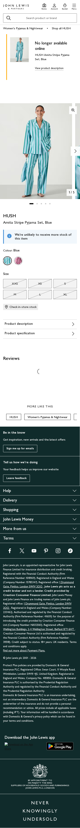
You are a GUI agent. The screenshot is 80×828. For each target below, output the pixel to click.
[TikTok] (70, 552)
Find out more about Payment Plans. (24, 650)
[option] (7, 260)
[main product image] (22, 56)
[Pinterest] (46, 552)
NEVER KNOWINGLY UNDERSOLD (40, 811)
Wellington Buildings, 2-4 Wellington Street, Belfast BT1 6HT (39, 629)
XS (35, 285)
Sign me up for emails (20, 448)
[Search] (8, 18)
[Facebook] (9, 552)
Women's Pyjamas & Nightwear (23, 28)
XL (60, 295)
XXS (10, 285)
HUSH (14, 417)
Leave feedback (16, 478)
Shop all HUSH (61, 28)
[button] (74, 6)
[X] (22, 552)
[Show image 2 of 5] (75, 151)
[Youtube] (34, 552)
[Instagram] (58, 552)
